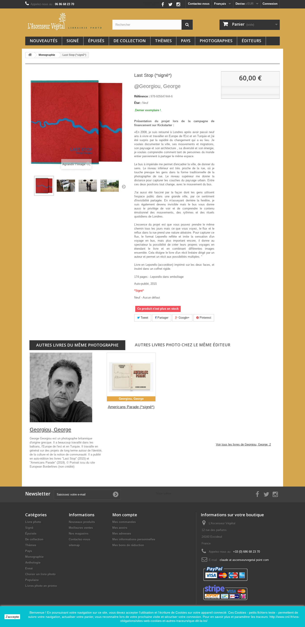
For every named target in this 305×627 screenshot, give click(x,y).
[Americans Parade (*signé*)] (131, 377)
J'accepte (12, 617)
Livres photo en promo (41, 585)
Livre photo (33, 522)
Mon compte (124, 514)
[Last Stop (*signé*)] (88, 186)
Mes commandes (124, 522)
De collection (129, 40)
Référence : (142, 96)
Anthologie (32, 562)
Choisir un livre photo (40, 574)
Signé (73, 40)
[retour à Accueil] (30, 55)
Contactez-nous (198, 3)
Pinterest (205, 317)
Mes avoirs (119, 527)
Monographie (34, 556)
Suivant (123, 186)
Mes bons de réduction (128, 545)
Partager (162, 317)
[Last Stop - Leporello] (66, 186)
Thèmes (163, 40)
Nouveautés (43, 40)
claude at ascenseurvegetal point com (244, 560)
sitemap (74, 545)
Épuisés (96, 40)
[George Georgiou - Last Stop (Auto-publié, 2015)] (44, 186)
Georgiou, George (157, 86)
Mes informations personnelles (133, 539)
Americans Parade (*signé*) (131, 407)
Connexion (270, 3)
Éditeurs (251, 40)
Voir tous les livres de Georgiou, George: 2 (243, 444)
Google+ (184, 317)
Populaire (32, 580)
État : (137, 102)
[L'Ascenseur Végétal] (65, 21)
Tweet (144, 317)
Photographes (216, 40)
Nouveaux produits (82, 522)
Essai (29, 568)
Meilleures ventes (81, 527)
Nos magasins (78, 533)
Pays (185, 40)
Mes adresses (121, 533)
